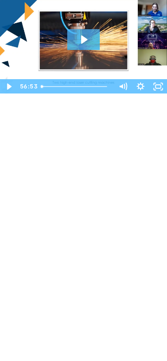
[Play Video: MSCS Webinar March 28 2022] (83, 39)
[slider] (75, 86)
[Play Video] (9, 86)
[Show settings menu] (140, 86)
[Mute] (123, 86)
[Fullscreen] (158, 86)
